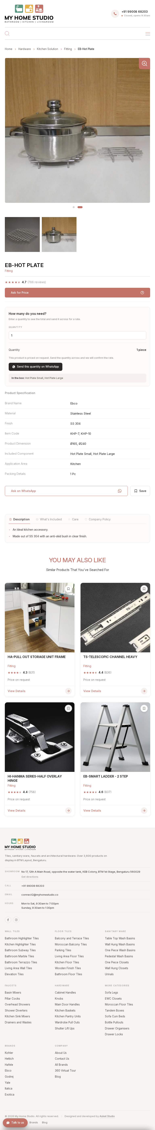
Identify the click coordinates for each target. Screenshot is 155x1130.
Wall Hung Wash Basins (120, 944)
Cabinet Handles (65, 992)
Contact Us (62, 1058)
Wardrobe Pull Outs (67, 1022)
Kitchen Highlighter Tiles (20, 944)
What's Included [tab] (51, 519)
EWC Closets (113, 998)
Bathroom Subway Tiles (20, 950)
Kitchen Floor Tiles (67, 962)
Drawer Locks (114, 1034)
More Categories (117, 985)
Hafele (9, 1064)
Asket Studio (107, 1116)
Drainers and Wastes (18, 1022)
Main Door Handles (67, 1004)
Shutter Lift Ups (64, 1028)
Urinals (109, 974)
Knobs (59, 998)
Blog (58, 1076)
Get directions (29, 876)
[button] (73, 207)
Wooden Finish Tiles (68, 968)
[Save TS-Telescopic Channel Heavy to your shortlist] (144, 589)
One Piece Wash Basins (120, 950)
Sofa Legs (111, 992)
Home (8, 49)
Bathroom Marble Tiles (19, 956)
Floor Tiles (63, 931)
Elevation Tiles (14, 974)
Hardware (62, 985)
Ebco (8, 1070)
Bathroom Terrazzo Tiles (21, 962)
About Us (61, 1052)
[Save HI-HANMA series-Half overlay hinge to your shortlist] (68, 708)
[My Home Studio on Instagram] (16, 920)
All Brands (61, 1064)
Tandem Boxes (114, 1010)
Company (61, 1046)
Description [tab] (21, 519)
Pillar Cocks (12, 998)
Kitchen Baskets (65, 1010)
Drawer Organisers (117, 1028)
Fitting (68, 49)
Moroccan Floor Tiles (119, 1004)
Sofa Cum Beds (115, 1016)
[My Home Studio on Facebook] (8, 920)
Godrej (9, 1076)
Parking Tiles (63, 950)
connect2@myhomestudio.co (39, 894)
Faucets (11, 985)
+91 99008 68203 (32, 885)
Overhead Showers (17, 1004)
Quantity (15, 327)
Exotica (9, 1094)
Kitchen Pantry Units (68, 1016)
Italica (8, 1088)
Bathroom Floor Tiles (68, 974)
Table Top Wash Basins (120, 938)
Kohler (9, 1052)
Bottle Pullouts (114, 1022)
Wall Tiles (12, 931)
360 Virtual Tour (65, 1070)
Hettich (9, 1058)
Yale (7, 1082)
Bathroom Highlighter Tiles (22, 938)
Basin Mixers (13, 992)
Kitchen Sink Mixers (17, 1016)
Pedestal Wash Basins (119, 956)
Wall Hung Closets (116, 968)
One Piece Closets (117, 962)
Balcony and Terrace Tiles (72, 938)
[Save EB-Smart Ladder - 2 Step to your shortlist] (144, 708)
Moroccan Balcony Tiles (71, 944)
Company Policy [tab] (100, 519)
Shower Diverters (16, 1010)
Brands (10, 1046)
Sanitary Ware (115, 931)
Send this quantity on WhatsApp (38, 366)
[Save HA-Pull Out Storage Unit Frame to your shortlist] (68, 589)
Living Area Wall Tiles (18, 968)
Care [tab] (75, 519)
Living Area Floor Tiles (69, 956)
